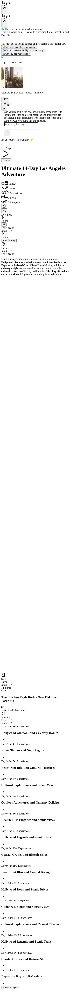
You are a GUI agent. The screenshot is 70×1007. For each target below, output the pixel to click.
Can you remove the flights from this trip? (23, 50)
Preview (6, 160)
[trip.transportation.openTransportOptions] (4, 224)
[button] (4, 101)
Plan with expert (10, 987)
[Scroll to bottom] (4, 108)
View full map (9, 240)
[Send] (7, 132)
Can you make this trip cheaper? (19, 47)
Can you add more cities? (16, 54)
